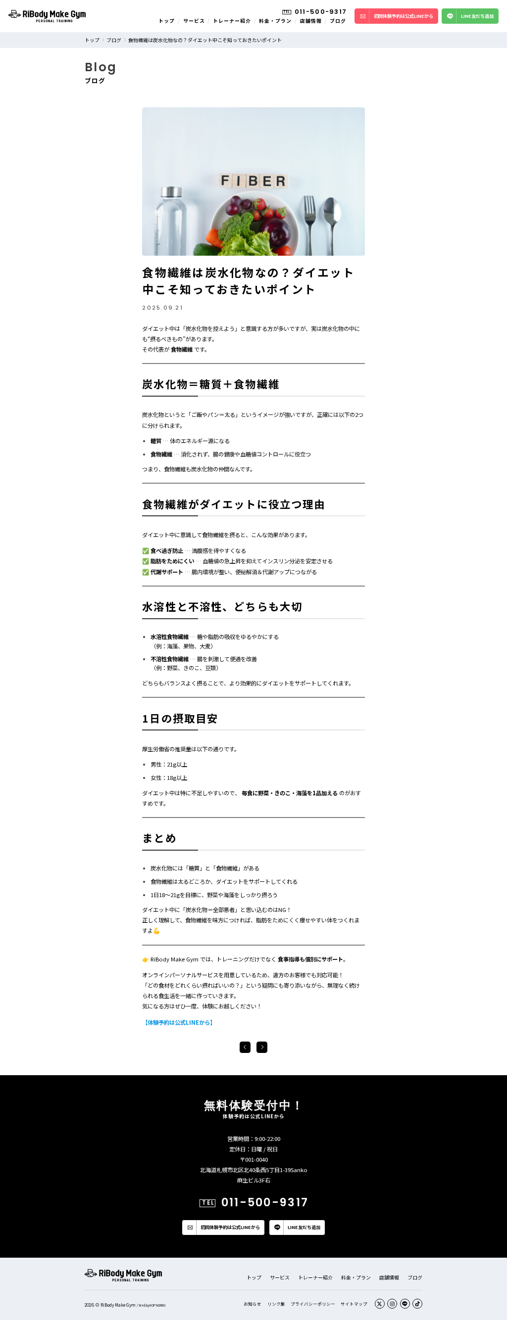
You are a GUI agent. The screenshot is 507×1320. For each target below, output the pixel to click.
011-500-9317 (321, 11)
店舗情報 (311, 20)
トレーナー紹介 (232, 20)
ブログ (338, 20)
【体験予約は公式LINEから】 (178, 1022)
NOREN (160, 1305)
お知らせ (252, 1304)
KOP (152, 1305)
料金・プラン (275, 20)
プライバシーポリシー (313, 1304)
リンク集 (276, 1304)
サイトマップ (354, 1304)
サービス (194, 20)
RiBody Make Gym (118, 1305)
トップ (166, 20)
